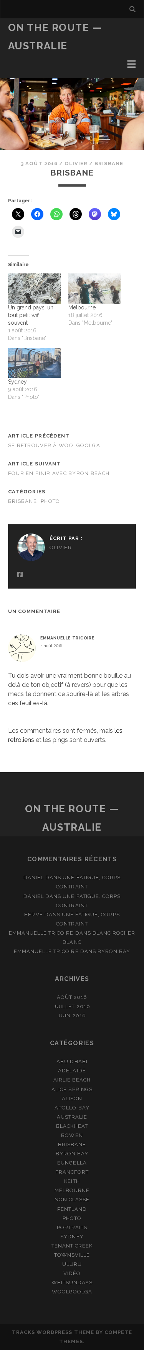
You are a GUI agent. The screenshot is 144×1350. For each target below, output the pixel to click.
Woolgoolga (72, 1292)
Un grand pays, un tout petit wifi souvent (30, 315)
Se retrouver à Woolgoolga (55, 445)
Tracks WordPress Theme (53, 1332)
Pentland (72, 1209)
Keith (71, 1181)
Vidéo (72, 1273)
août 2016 (72, 997)
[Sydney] (34, 363)
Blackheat (72, 1126)
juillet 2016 (72, 1006)
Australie (72, 1117)
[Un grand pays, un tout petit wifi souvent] (34, 288)
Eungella (71, 1163)
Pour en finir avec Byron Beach (58, 473)
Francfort (72, 1172)
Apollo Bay (72, 1108)
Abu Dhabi (71, 1061)
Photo (50, 501)
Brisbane (108, 163)
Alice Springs (72, 1089)
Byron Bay (114, 951)
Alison (72, 1098)
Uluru (72, 1264)
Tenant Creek (72, 1246)
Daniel (33, 877)
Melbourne (82, 307)
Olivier (76, 163)
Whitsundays (72, 1282)
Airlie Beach (72, 1080)
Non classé (72, 1199)
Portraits (72, 1227)
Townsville (72, 1255)
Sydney (17, 382)
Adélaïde (72, 1070)
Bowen (72, 1135)
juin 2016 (72, 1015)
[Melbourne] (94, 288)
